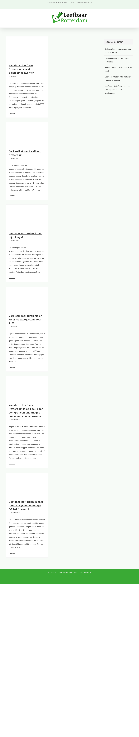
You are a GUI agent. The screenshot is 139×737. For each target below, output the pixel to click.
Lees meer (12, 113)
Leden (75, 572)
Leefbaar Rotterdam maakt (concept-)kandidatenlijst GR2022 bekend (26, 505)
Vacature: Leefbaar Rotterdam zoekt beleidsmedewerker (21, 69)
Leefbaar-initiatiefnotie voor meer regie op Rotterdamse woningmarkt (117, 89)
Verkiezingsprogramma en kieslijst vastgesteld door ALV (25, 319)
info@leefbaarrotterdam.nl (84, 2)
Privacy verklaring (85, 572)
